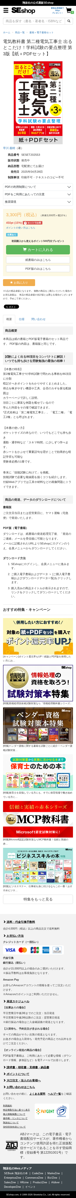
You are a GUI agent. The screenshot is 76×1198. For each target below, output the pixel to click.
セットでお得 (33, 222)
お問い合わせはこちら (20, 1087)
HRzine (24, 1182)
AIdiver (55, 1182)
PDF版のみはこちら (38, 268)
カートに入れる (40, 250)
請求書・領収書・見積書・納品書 (27, 1067)
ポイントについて (17, 1074)
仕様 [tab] (22, 319)
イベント (30, 1186)
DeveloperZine (12, 1186)
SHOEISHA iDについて (14, 1127)
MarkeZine (53, 1173)
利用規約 (7, 1105)
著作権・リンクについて (15, 1118)
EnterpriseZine (12, 1177)
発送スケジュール (17, 1001)
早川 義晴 (9, 148)
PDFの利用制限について (20, 186)
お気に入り (20, 282)
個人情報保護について (14, 1114)
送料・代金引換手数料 (20, 921)
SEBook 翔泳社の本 (16, 1173)
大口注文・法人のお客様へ (23, 1080)
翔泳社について (11, 1122)
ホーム (6, 32)
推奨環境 (10, 201)
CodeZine (37, 1173)
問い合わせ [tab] (38, 319)
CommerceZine (34, 1177)
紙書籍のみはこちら (38, 259)
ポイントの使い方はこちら (20, 227)
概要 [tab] (9, 319)
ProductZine (40, 1182)
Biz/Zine (52, 1177)
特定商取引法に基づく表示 (16, 1110)
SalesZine (10, 1182)
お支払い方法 (15, 935)
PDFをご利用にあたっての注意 (25, 194)
